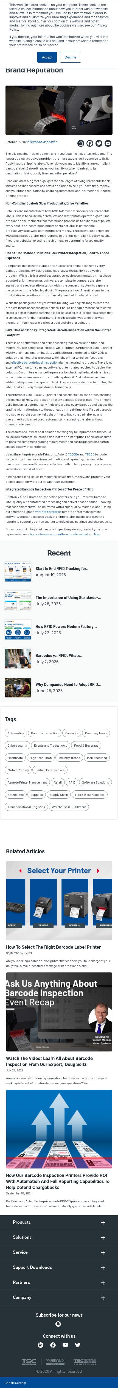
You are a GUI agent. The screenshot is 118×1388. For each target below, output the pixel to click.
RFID (72, 782)
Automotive (16, 733)
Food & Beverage (86, 745)
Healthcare (15, 757)
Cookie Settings (16, 1382)
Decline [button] (70, 57)
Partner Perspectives (49, 770)
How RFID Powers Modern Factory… (66, 626)
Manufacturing (97, 757)
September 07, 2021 (19, 1193)
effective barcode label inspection (34, 362)
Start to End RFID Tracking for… (62, 568)
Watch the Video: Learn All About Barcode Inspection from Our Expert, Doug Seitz (49, 1062)
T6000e (73, 454)
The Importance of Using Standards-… (68, 597)
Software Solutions (95, 782)
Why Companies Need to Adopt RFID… (68, 684)
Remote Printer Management (27, 782)
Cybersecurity (17, 745)
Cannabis (71, 733)
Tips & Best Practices (90, 794)
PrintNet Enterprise (48, 511)
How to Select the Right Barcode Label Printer (53, 947)
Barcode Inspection (43, 142)
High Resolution (41, 757)
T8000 (89, 454)
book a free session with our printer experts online (64, 534)
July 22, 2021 (14, 1070)
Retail (58, 782)
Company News (96, 733)
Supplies (36, 794)
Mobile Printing (18, 770)
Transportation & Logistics (26, 807)
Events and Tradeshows (50, 745)
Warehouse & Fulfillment (69, 807)
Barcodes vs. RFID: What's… (59, 655)
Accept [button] (47, 57)
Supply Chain (59, 794)
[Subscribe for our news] (58, 1324)
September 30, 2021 (19, 953)
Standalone (16, 794)
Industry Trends (69, 757)
